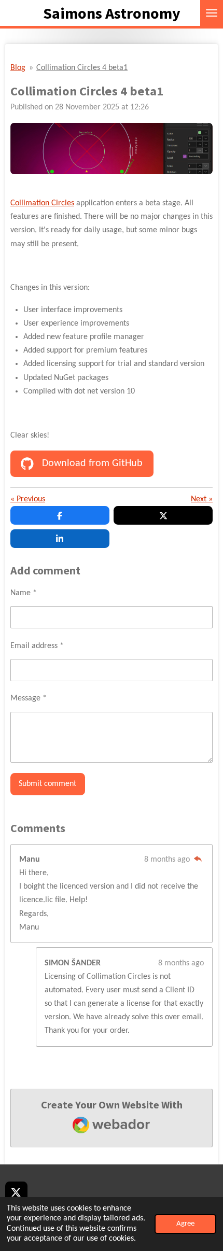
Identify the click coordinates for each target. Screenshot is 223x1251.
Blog (17, 68)
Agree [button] (185, 1224)
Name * (23, 593)
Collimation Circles (42, 203)
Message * (28, 698)
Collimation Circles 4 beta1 (82, 68)
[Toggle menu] (211, 13)
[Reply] (198, 859)
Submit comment (47, 784)
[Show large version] (111, 149)
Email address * (37, 646)
